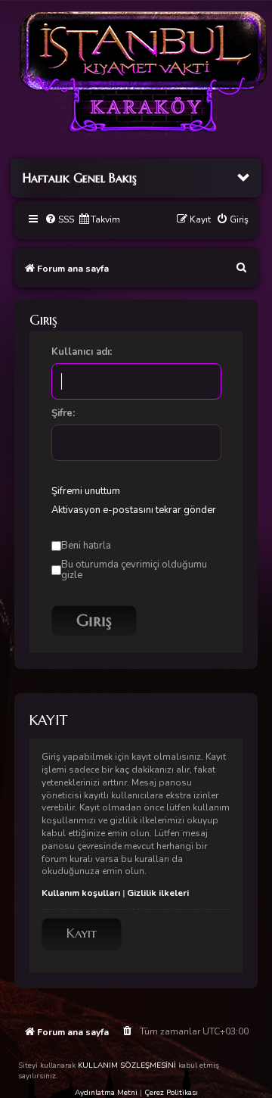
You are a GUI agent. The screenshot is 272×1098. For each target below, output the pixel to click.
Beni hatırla (86, 545)
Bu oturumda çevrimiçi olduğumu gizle (134, 569)
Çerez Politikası (171, 1092)
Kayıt (81, 933)
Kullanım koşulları (81, 893)
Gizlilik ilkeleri (158, 893)
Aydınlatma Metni (106, 1092)
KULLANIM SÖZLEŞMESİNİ (127, 1065)
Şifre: (63, 413)
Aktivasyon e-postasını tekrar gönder (133, 510)
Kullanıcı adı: (81, 352)
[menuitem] (59, 220)
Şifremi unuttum (85, 491)
